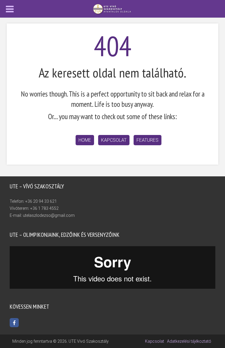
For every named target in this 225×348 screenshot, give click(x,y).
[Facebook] (14, 322)
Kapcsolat (114, 140)
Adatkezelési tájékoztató (189, 341)
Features (147, 140)
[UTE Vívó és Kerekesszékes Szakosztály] (112, 9)
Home (85, 140)
